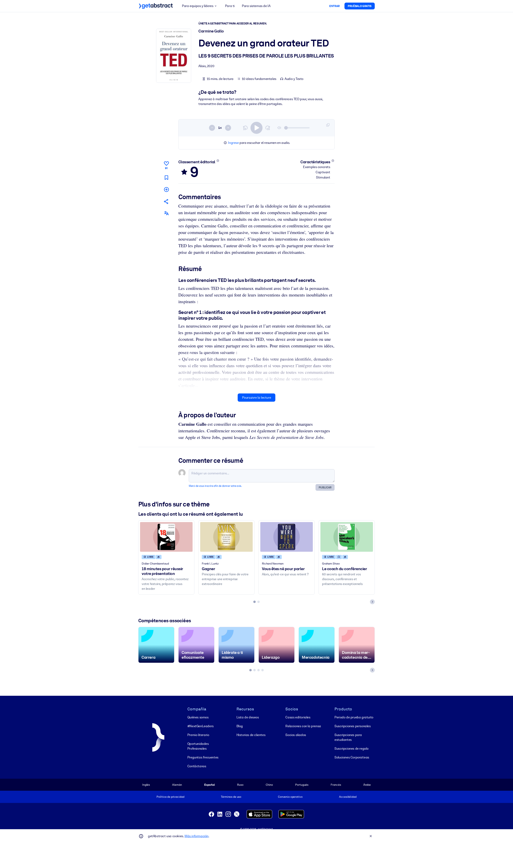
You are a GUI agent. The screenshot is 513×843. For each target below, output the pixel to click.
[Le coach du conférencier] (346, 537)
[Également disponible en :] (166, 213)
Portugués (301, 784)
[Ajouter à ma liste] (166, 189)
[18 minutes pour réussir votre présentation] (166, 537)
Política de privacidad (170, 796)
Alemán (177, 784)
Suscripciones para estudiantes (348, 737)
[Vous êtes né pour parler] (286, 537)
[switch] (256, 128)
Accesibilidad (347, 796)
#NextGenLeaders (200, 726)
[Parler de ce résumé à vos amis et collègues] (166, 201)
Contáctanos (196, 766)
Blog (239, 726)
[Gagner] (226, 537)
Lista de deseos (247, 717)
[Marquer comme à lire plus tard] (166, 177)
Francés (336, 784)
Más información (196, 836)
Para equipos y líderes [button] (197, 6)
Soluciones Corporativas (351, 757)
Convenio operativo (290, 796)
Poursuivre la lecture (256, 397)
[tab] (254, 602)
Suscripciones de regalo (351, 748)
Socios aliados (295, 735)
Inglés (146, 784)
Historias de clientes (251, 735)
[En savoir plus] (218, 160)
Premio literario (198, 735)
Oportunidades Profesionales (198, 746)
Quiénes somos (198, 717)
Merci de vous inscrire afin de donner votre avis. (215, 485)
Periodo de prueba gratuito (353, 717)
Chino (269, 784)
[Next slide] (372, 601)
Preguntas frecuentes (202, 757)
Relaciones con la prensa (303, 726)
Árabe (367, 784)
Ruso (240, 784)
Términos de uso (231, 796)
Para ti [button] (230, 6)
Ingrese (233, 143)
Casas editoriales (297, 717)
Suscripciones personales (352, 726)
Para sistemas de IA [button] (256, 6)
